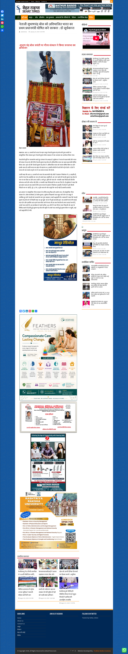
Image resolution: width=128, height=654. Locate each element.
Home (32, 1)
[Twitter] (98, 1)
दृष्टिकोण (41, 17)
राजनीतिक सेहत (83, 17)
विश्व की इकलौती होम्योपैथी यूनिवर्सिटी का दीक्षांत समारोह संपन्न (101, 245)
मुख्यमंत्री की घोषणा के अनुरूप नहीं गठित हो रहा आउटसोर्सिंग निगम (99, 303)
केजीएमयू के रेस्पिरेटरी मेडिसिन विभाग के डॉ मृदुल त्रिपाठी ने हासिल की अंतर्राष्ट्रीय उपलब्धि (67, 595)
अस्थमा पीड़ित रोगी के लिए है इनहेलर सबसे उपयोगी (101, 149)
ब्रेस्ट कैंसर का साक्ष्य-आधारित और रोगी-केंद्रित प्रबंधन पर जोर (101, 157)
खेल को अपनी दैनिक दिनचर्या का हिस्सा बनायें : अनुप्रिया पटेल (68, 574)
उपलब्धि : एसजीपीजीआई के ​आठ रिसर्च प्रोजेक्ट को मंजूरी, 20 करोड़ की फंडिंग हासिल (101, 199)
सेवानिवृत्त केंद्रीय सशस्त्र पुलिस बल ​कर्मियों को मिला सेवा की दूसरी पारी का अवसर (99, 285)
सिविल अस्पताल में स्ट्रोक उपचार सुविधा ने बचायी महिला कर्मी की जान (26, 592)
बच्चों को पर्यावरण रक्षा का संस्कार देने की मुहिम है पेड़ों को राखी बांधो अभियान (47, 592)
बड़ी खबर (24, 17)
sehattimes (24, 32)
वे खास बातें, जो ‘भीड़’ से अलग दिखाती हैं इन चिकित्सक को (101, 252)
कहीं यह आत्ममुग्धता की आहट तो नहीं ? (101, 142)
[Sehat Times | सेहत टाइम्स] (28, 8)
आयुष (30, 17)
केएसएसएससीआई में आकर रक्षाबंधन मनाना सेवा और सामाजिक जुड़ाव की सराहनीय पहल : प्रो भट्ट (48, 576)
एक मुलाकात (50, 17)
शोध (36, 17)
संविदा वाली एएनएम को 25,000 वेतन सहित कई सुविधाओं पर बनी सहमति (100, 294)
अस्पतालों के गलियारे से (63, 17)
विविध (91, 17)
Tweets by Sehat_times (90, 618)
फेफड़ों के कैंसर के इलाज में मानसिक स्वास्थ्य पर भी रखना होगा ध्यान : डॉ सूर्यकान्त (101, 207)
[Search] (111, 1)
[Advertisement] (48, 38)
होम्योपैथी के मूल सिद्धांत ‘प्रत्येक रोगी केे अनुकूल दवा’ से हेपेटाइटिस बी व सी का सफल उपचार (101, 216)
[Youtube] (100, 1)
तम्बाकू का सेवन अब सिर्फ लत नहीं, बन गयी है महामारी (101, 134)
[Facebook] (96, 1)
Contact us (44, 1)
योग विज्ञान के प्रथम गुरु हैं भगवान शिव (100, 127)
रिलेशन (74, 17)
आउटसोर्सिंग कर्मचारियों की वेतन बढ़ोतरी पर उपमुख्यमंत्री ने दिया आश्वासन (100, 267)
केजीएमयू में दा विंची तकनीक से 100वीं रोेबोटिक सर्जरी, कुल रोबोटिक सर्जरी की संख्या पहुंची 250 (27, 576)
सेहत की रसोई (21, 632)
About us (38, 1)
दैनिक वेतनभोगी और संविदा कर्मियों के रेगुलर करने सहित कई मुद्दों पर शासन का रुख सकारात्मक (100, 277)
